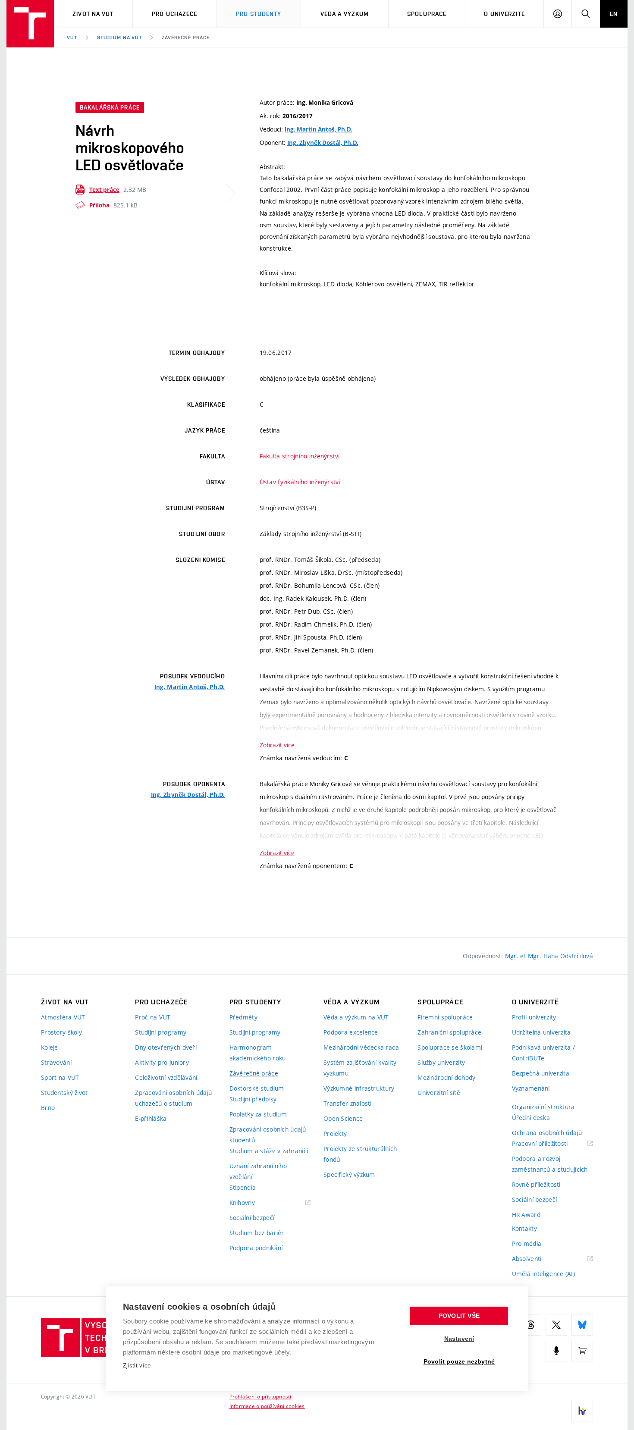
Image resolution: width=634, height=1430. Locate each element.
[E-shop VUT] (582, 1350)
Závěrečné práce (185, 37)
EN (614, 13)
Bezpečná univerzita (540, 1073)
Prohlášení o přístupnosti (260, 1396)
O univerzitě (504, 13)
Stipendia (242, 1187)
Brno (48, 1108)
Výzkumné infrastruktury (358, 1088)
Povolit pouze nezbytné (459, 1361)
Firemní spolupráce (445, 1017)
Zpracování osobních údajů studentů (267, 1134)
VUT (72, 37)
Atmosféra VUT (63, 1017)
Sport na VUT (60, 1077)
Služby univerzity (441, 1062)
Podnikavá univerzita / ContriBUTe (543, 1052)
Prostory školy (61, 1032)
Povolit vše (459, 1316)
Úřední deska (531, 1117)
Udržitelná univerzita (541, 1032)
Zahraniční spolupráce (449, 1032)
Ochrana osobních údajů (547, 1133)
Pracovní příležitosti (551, 1144)
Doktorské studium (256, 1088)
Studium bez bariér (256, 1233)
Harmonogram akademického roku (257, 1052)
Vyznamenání (531, 1088)
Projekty (335, 1133)
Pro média (527, 1243)
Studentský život (64, 1092)
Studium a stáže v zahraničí (268, 1151)
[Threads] (530, 1325)
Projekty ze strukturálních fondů (360, 1154)
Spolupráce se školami (449, 1047)
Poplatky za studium (258, 1114)
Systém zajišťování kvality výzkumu (359, 1067)
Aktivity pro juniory (162, 1062)
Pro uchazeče (174, 13)
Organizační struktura (543, 1107)
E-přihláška (150, 1118)
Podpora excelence (350, 1032)
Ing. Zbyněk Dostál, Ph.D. (322, 143)
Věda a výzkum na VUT (356, 1017)
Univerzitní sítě (438, 1092)
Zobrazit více (277, 745)
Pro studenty (258, 13)
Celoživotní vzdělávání (166, 1077)
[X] (556, 1325)
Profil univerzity (534, 1017)
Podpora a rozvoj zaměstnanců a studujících (550, 1163)
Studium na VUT (119, 37)
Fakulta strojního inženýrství (300, 456)
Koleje (49, 1047)
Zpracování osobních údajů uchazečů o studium (173, 1097)
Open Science (343, 1118)
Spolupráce (426, 13)
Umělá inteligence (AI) (543, 1274)
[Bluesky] (582, 1325)
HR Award (526, 1214)
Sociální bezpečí (251, 1218)
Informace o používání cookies (267, 1405)
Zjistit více (137, 1365)
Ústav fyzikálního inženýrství (300, 482)
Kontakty (524, 1228)
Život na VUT (92, 13)
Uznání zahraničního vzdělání (258, 1171)
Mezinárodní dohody (446, 1077)
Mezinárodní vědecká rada (361, 1047)
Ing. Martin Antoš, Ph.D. (318, 129)
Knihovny (253, 1203)
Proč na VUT (152, 1017)
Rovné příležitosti (536, 1184)
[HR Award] (582, 1410)
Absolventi (537, 1259)
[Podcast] (556, 1350)
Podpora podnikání (256, 1248)
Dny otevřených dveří (166, 1047)
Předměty (243, 1017)
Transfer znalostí (347, 1103)
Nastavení (459, 1339)
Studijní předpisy (253, 1099)
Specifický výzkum (349, 1174)
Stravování (56, 1062)
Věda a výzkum (344, 13)
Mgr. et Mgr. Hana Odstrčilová (549, 956)
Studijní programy (160, 1032)
